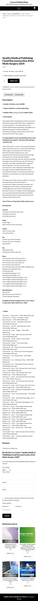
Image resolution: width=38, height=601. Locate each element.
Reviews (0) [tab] (19, 94)
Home (4, 13)
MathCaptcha (8, 509)
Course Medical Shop (19, 2)
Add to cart (13, 81)
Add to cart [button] (10, 553)
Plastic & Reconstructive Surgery (24, 87)
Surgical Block (16, 13)
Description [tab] (9, 94)
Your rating (6, 467)
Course (9, 13)
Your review (6, 472)
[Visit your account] (4, 8)
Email (4, 489)
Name (4, 482)
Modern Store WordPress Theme (15, 597)
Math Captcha (6, 503)
